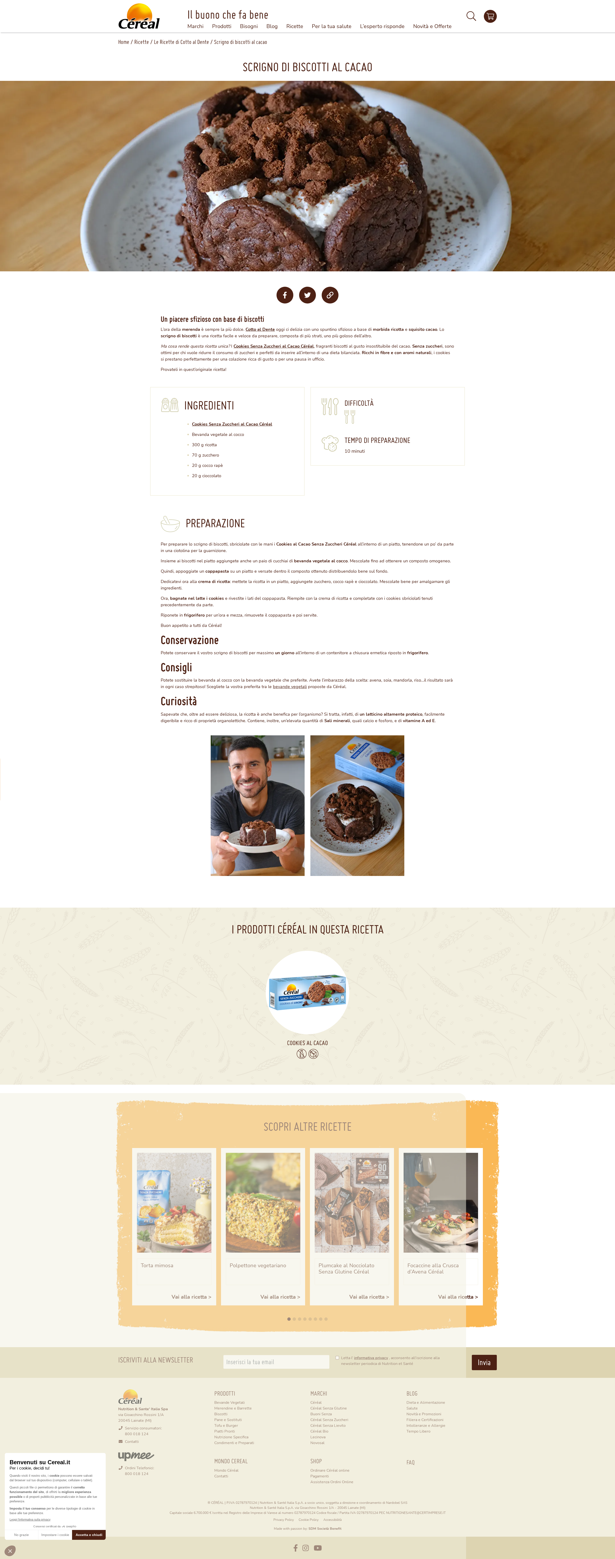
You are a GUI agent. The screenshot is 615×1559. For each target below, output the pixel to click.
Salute (412, 1407)
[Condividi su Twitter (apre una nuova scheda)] (307, 295)
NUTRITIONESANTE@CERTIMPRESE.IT (416, 1512)
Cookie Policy (309, 1519)
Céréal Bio (319, 1431)
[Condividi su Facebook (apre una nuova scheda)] (285, 295)
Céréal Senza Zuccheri (329, 1419)
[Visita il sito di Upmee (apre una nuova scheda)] (490, 16)
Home (123, 41)
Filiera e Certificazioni (424, 1419)
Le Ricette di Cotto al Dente (181, 41)
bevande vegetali (290, 686)
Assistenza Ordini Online (331, 1481)
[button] (471, 18)
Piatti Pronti (224, 1431)
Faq (410, 1462)
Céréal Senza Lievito (328, 1425)
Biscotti (221, 1413)
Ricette (141, 41)
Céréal (316, 1402)
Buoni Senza (321, 1413)
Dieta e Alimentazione (425, 1402)
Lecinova (318, 1436)
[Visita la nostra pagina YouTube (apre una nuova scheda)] (317, 1548)
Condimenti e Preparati (234, 1442)
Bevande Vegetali (229, 1402)
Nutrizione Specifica (231, 1436)
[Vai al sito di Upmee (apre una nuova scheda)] (136, 1455)
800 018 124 (136, 1433)
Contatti (132, 1441)
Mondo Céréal (226, 1470)
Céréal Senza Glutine (328, 1407)
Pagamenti (319, 1475)
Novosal (317, 1442)
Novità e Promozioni (423, 1413)
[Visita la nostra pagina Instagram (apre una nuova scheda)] (305, 1548)
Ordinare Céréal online (330, 1470)
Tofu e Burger (226, 1425)
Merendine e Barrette (233, 1407)
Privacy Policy (283, 1519)
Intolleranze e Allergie (425, 1425)
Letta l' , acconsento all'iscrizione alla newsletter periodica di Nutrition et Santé (390, 1360)
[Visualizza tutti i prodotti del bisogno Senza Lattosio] (302, 1054)
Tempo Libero (418, 1431)
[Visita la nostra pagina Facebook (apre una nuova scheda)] (295, 1548)
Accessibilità (332, 1519)
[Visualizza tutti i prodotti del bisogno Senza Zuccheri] (313, 1054)
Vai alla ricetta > (191, 1296)
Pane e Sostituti (228, 1419)
